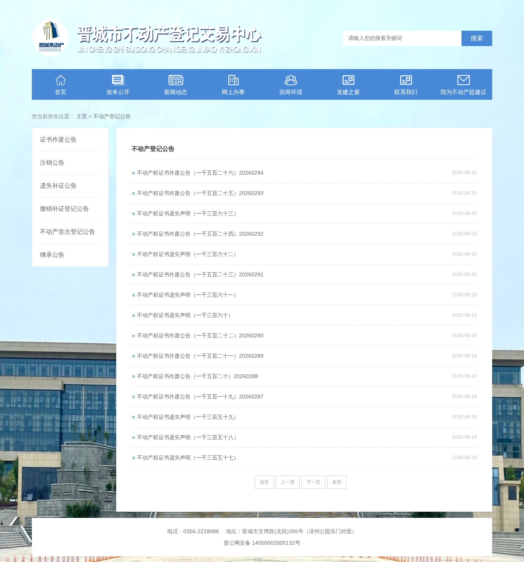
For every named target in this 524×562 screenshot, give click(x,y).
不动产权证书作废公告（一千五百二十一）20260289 (200, 356)
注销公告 (52, 162)
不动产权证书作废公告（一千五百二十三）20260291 (200, 274)
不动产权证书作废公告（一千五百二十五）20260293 (200, 193)
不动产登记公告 (112, 116)
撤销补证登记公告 (64, 208)
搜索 (477, 38)
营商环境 (290, 92)
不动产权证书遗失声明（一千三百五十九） (188, 417)
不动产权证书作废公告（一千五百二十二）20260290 (200, 335)
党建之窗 (348, 92)
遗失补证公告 (58, 185)
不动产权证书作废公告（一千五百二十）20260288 (197, 376)
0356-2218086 (201, 531)
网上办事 (233, 92)
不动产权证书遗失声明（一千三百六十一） (188, 295)
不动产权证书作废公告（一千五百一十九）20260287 (200, 396)
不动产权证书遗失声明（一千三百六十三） (188, 213)
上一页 (288, 482)
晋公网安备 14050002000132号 (262, 543)
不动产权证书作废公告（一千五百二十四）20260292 (200, 234)
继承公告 (52, 254)
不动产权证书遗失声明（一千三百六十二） (188, 254)
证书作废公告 (58, 139)
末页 (336, 482)
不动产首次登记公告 (67, 231)
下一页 (313, 482)
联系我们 (405, 92)
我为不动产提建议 (463, 92)
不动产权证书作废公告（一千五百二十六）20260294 (200, 173)
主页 (81, 116)
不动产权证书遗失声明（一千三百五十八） (188, 437)
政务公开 (118, 92)
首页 (60, 92)
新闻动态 (175, 92)
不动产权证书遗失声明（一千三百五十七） (188, 458)
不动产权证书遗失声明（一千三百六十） (185, 315)
